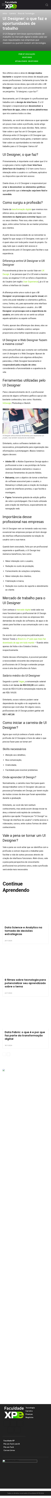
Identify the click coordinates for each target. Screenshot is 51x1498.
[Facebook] (13, 1062)
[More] (37, 1062)
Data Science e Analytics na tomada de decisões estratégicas (23, 931)
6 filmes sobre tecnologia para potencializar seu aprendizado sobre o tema (25, 983)
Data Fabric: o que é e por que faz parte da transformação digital (25, 1035)
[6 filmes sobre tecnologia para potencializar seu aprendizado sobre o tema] (25, 962)
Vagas (21, 681)
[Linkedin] (20, 1423)
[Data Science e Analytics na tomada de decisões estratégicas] (25, 910)
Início (5, 13)
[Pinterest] (25, 1062)
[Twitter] (19, 1062)
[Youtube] (17, 1429)
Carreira (12, 13)
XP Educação (29, 54)
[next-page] (8, 1054)
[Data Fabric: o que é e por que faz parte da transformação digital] (25, 1015)
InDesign (7, 403)
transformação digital (21, 209)
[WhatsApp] (31, 1062)
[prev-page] (4, 1054)
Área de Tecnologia (26, 13)
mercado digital (23, 610)
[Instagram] (13, 1423)
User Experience (30, 281)
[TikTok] (10, 1429)
